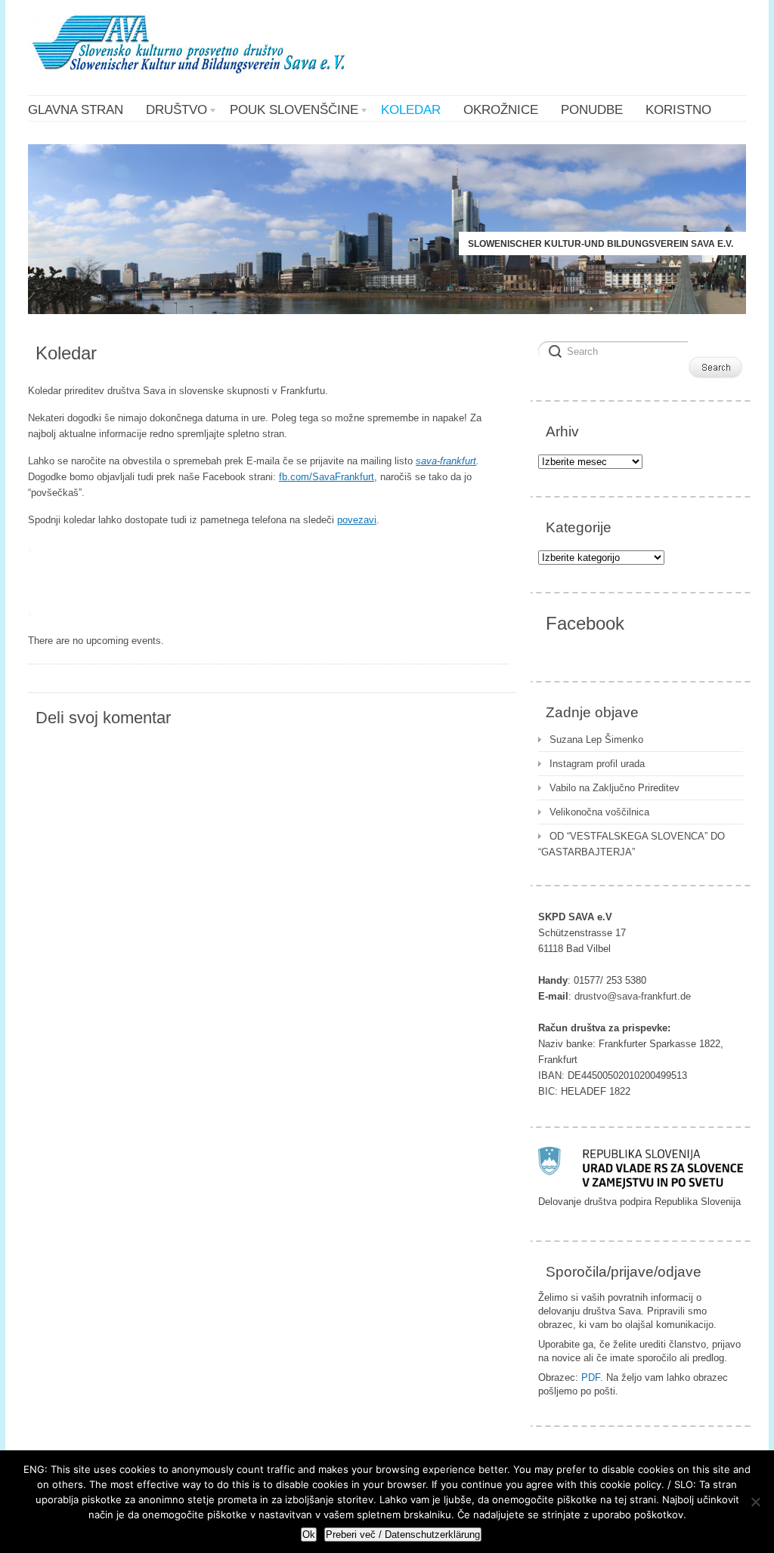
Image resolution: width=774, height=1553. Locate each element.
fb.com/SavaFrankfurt (326, 476)
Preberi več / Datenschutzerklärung (403, 1534)
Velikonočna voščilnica (599, 812)
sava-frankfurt (446, 461)
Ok (308, 1534)
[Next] (29, 613)
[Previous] (29, 550)
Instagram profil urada (597, 763)
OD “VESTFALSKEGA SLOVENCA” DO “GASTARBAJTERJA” (631, 844)
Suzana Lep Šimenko (596, 739)
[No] (755, 1501)
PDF (590, 1377)
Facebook (585, 623)
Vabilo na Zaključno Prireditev (615, 787)
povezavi (356, 519)
